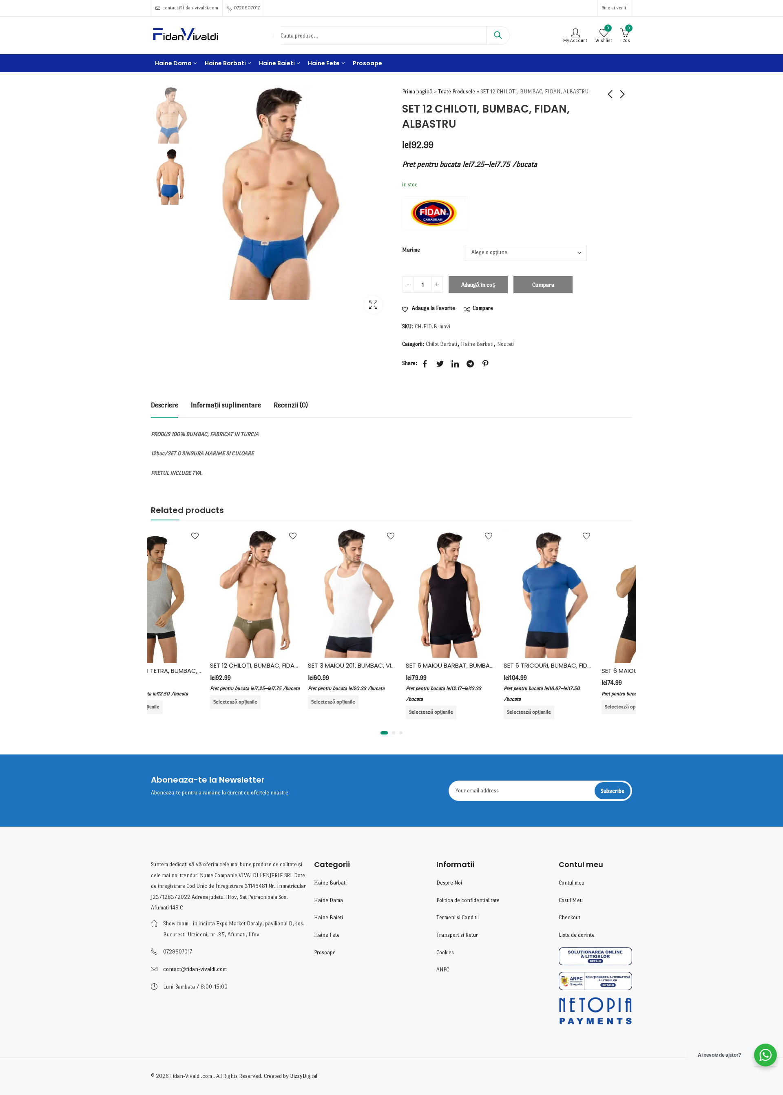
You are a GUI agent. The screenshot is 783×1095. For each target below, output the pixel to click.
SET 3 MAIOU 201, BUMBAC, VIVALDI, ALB (305, 665)
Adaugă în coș (478, 284)
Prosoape (325, 952)
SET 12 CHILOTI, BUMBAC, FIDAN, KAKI (203, 665)
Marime (411, 250)
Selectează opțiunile (176, 702)
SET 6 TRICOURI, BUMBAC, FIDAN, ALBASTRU (506, 665)
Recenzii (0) (291, 405)
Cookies (445, 952)
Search (498, 35)
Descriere (164, 405)
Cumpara (543, 284)
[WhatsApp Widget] (765, 1055)
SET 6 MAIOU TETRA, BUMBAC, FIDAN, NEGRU (605, 670)
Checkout (569, 917)
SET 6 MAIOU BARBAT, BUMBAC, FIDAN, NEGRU (412, 665)
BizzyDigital (303, 1076)
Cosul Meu (571, 900)
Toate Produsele (456, 91)
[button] (384, 733)
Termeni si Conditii (457, 917)
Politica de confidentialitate (468, 900)
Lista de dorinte (577, 935)
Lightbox (373, 304)
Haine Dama (328, 900)
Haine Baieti (328, 917)
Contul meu (571, 883)
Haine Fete (327, 935)
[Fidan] (434, 213)
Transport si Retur (457, 935)
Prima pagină (417, 91)
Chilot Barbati (441, 344)
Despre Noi (449, 883)
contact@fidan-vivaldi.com (195, 969)
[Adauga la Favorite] (234, 536)
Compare (483, 308)
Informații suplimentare (226, 405)
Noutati (505, 344)
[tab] (164, 405)
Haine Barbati (477, 344)
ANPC (442, 970)
